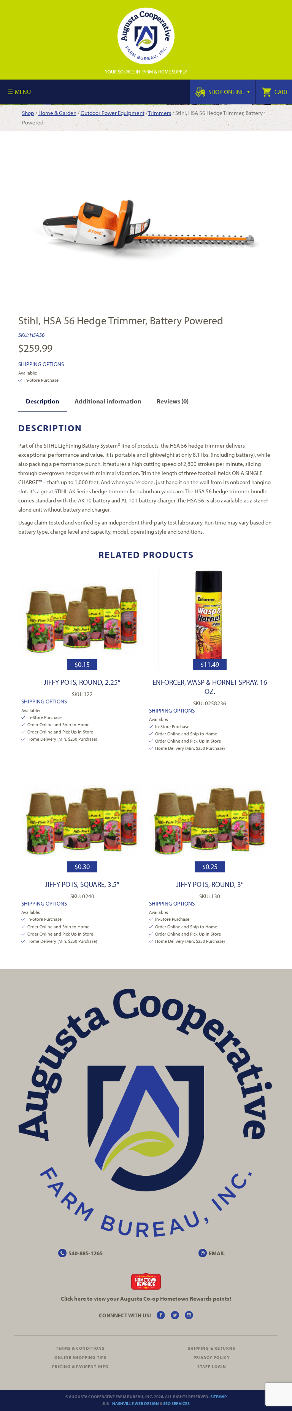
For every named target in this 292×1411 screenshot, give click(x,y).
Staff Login (211, 1366)
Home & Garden (57, 112)
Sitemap (218, 1396)
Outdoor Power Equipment (112, 112)
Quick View (82, 619)
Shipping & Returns (211, 1348)
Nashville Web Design (135, 1403)
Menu (23, 92)
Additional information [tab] (108, 401)
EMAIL (217, 1253)
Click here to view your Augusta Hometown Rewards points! (146, 1298)
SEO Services (176, 1403)
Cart (280, 92)
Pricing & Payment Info (80, 1366)
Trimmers (159, 112)
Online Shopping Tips (80, 1357)
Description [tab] (42, 401)
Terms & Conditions (80, 1348)
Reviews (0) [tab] (173, 401)
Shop (28, 112)
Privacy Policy (212, 1357)
